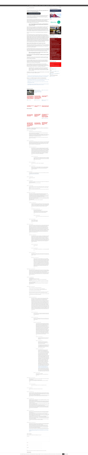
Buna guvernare (51, 5)
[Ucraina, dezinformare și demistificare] (55, 24)
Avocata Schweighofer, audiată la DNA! (45, 96)
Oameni (40, 5)
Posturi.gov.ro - (55, 59)
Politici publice (43, 5)
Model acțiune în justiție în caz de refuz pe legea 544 (55, 44)
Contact (55, 5)
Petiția (50, 41)
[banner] (44, 3)
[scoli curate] (55, 11)
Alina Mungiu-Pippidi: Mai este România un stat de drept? (30, 115)
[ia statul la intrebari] (53, 36)
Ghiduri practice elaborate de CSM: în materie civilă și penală (55, 55)
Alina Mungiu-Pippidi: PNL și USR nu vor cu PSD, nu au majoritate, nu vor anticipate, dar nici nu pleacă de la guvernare (30, 124)
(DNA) (55, 48)
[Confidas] (52, 76)
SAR (27, 5)
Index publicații (36, 5)
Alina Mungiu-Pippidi (31, 5)
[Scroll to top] (87, 454)
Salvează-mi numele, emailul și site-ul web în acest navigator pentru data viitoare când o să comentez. (36, 450)
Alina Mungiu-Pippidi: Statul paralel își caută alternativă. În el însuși (37, 123)
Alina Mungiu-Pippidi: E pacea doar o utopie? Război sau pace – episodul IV (37, 115)
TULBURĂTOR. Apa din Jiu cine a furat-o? (30, 106)
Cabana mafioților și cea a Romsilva (37, 106)
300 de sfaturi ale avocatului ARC (53, 40)
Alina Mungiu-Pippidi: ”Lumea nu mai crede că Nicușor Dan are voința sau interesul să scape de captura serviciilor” (37, 97)
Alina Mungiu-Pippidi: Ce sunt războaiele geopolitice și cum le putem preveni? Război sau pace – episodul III (45, 115)
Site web (27, 447)
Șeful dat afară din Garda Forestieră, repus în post (45, 106)
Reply (31, 154)
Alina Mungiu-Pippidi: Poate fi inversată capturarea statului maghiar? (45, 123)
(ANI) (55, 49)
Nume (27, 442)
